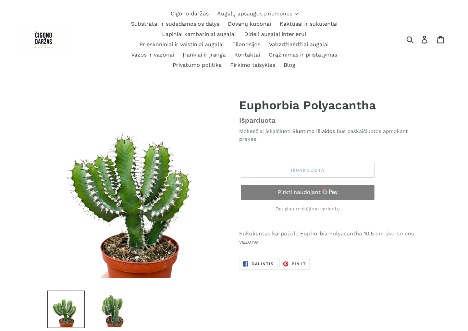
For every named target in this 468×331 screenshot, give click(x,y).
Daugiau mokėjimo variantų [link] (307, 208)
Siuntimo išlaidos (313, 131)
